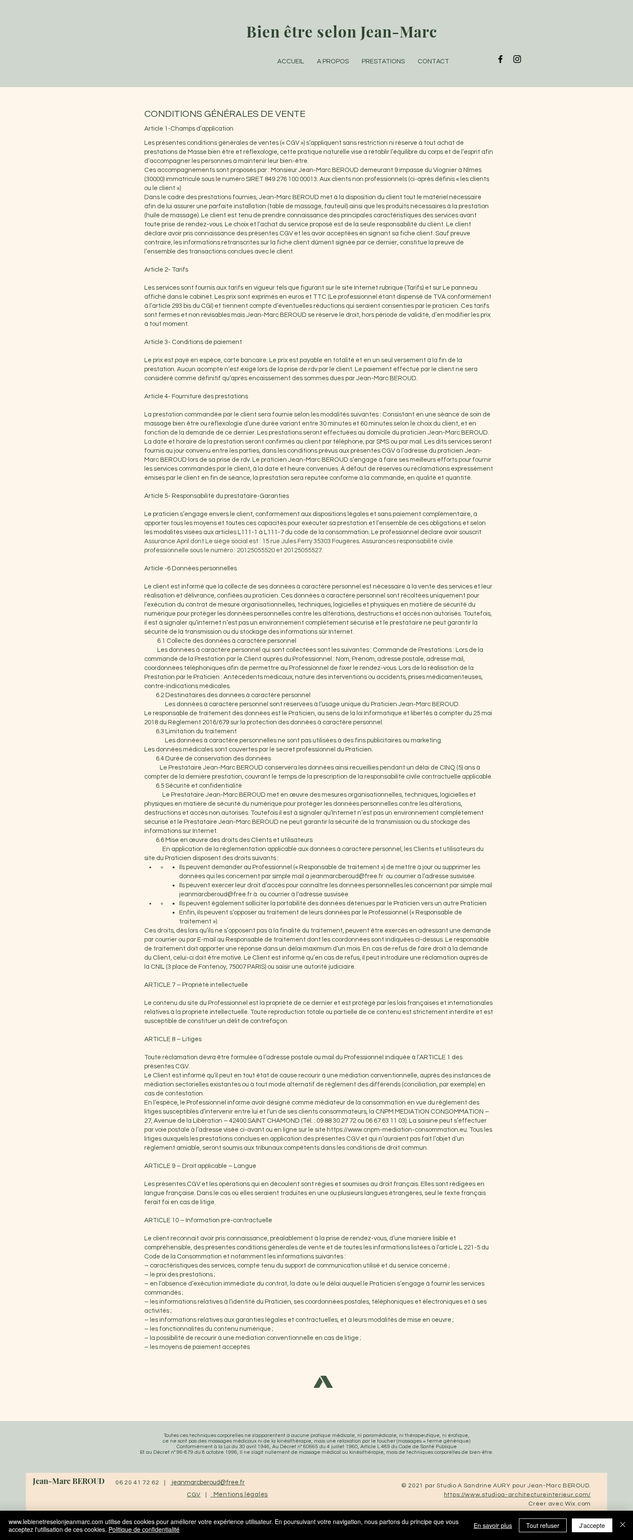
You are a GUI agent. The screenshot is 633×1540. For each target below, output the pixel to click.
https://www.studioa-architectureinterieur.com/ (517, 1495)
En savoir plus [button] (493, 1525)
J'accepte (592, 1525)
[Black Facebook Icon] (500, 59)
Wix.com (578, 1504)
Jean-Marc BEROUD (69, 1481)
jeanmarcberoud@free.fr (346, 876)
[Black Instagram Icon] (517, 59)
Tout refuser (542, 1525)
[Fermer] (622, 1525)
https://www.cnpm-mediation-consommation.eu (397, 1130)
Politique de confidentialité (144, 1529)
